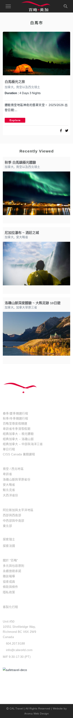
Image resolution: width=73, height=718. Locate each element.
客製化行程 (10, 607)
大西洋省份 (10, 495)
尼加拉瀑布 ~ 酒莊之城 (22, 233)
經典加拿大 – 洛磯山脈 (18, 439)
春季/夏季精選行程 (15, 413)
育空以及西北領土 (28, 87)
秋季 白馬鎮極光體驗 (20, 162)
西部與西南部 (12, 515)
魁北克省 (9, 490)
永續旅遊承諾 (12, 571)
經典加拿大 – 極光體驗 (18, 433)
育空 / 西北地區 (13, 468)
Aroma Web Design (36, 713)
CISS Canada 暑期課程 (19, 454)
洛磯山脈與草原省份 (16, 479)
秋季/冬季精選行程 (15, 418)
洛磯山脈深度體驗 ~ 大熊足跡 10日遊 (32, 303)
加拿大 (9, 87)
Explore (15, 120)
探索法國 (9, 545)
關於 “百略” (10, 560)
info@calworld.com (19, 650)
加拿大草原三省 (26, 307)
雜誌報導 (9, 576)
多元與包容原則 (13, 565)
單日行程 (9, 449)
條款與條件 (10, 586)
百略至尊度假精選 (15, 423)
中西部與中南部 (13, 520)
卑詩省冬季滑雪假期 (16, 428)
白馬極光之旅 (15, 82)
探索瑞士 (9, 539)
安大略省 (22, 237)
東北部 (7, 526)
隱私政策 (9, 592)
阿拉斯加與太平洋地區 (18, 510)
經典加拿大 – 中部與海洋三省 (23, 444)
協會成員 (9, 581)
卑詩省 (7, 474)
